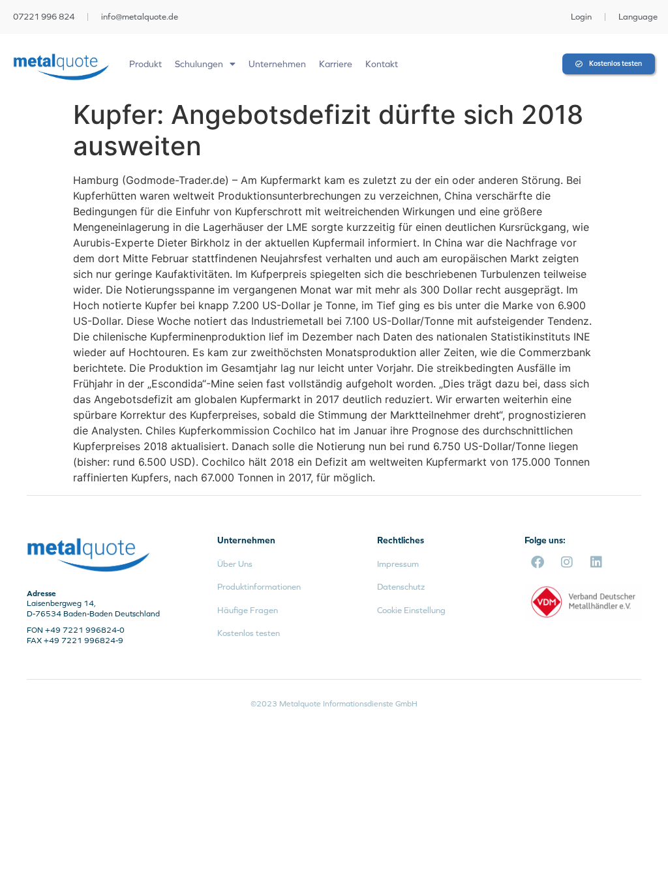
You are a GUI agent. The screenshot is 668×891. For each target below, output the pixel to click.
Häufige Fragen (247, 610)
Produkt (145, 64)
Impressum (398, 564)
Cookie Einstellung (411, 610)
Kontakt (381, 64)
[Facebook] (537, 562)
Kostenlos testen (248, 633)
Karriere (335, 64)
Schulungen (199, 64)
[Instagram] (567, 562)
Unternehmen (277, 64)
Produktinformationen (259, 587)
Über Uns (234, 564)
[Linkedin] (596, 562)
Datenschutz (401, 587)
